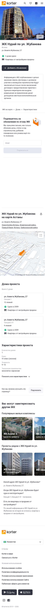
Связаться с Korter (10, 558)
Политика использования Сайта (15, 580)
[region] (22, 253)
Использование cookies (12, 568)
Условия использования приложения (17, 576)
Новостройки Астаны (10, 225)
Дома (18, 110)
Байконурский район (29, 228)
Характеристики (30, 110)
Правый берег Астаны (11, 228)
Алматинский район (28, 225)
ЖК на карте (7, 110)
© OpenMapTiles (20, 275)
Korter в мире (7, 554)
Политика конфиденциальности (15, 572)
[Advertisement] (22, 182)
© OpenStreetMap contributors (35, 275)
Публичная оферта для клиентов (15, 584)
